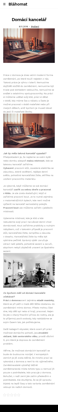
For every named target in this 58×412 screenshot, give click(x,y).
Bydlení (35, 26)
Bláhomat (18, 4)
